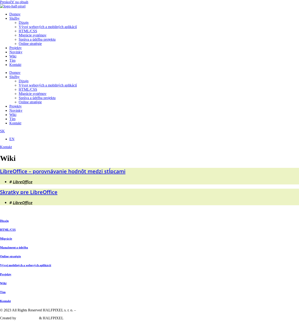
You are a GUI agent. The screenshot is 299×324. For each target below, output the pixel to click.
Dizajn (23, 23)
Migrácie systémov (32, 35)
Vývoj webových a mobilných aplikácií (48, 27)
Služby (14, 18)
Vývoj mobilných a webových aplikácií (25, 265)
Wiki (12, 56)
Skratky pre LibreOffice (28, 191)
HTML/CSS (28, 31)
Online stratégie (30, 44)
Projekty (15, 48)
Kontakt (15, 65)
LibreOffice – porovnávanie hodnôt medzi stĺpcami (62, 171)
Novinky (15, 52)
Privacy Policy (87, 310)
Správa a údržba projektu (37, 39)
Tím (12, 60)
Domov (15, 14)
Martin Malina (27, 318)
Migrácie (6, 238)
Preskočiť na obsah (14, 2)
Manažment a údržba (14, 247)
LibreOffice (22, 181)
